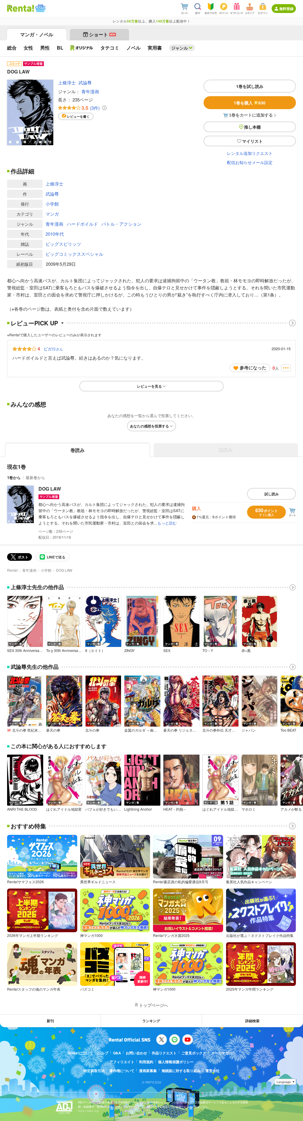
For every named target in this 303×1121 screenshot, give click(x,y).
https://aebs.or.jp (88, 1111)
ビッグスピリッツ (63, 244)
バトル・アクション (121, 224)
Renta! (12, 570)
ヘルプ (103, 1053)
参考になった (253, 367)
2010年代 (55, 234)
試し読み (272, 493)
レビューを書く (78, 116)
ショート (102, 34)
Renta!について (80, 1053)
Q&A (117, 1053)
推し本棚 (252, 127)
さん (53, 349)
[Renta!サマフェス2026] (40, 8)
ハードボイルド (82, 224)
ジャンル (179, 48)
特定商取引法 (94, 1070)
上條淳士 (67, 82)
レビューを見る (149, 386)
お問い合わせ (136, 1053)
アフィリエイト (121, 1061)
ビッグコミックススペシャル (74, 254)
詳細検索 (252, 1020)
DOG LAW (49, 488)
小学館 (52, 204)
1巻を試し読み (249, 86)
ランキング (151, 1020)
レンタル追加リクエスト (250, 153)
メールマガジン (223, 1053)
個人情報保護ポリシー (176, 1061)
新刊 (50, 1020)
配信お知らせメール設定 (250, 162)
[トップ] (20, 8)
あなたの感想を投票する (149, 426)
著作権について (121, 1070)
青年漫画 (90, 91)
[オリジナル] (81, 47)
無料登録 (286, 8)
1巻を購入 (249, 103)
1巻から (14, 477)
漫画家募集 (148, 1070)
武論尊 (85, 82)
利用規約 (146, 1061)
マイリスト (252, 141)
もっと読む (167, 523)
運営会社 (212, 1070)
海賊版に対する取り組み (181, 1070)
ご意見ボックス (193, 1053)
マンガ (52, 214)
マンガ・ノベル (36, 34)
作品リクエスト (164, 1053)
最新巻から (35, 477)
